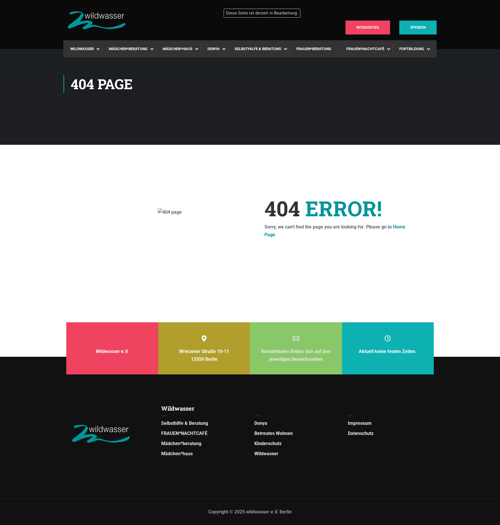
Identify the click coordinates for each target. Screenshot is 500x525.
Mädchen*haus (177, 49)
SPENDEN (418, 27)
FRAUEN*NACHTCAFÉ (365, 49)
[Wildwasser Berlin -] (118, 20)
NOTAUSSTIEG (367, 27)
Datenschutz (361, 433)
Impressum (360, 423)
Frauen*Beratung (313, 49)
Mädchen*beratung (128, 49)
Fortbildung (411, 49)
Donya (213, 49)
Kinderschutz (268, 443)
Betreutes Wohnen (273, 433)
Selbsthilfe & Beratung (258, 49)
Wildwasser (82, 49)
